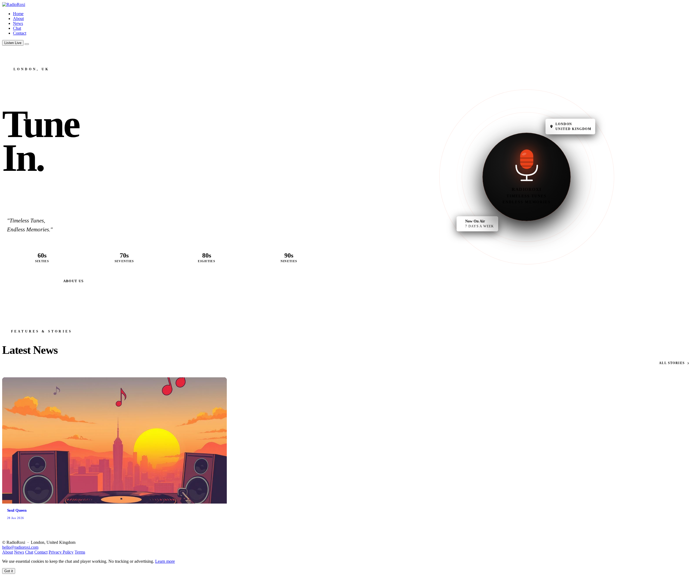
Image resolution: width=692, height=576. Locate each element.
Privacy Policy (61, 552)
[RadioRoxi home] (13, 4)
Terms (80, 552)
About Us (73, 281)
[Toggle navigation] (27, 44)
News (18, 23)
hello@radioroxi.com (20, 547)
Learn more (165, 561)
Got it (8, 571)
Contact (19, 33)
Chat (17, 28)
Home (18, 13)
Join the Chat (30, 281)
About (18, 18)
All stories (672, 363)
